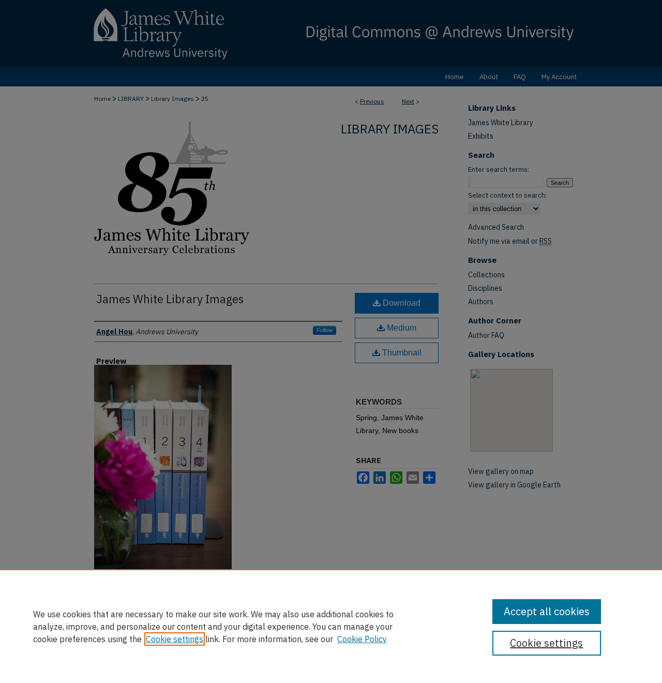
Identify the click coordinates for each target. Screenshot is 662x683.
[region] (331, 626)
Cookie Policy (362, 639)
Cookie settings (174, 639)
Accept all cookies (547, 611)
